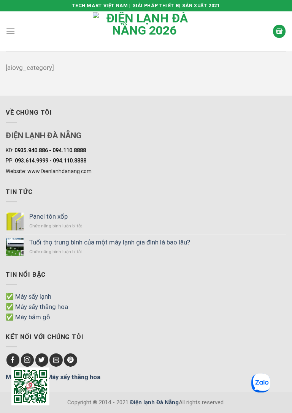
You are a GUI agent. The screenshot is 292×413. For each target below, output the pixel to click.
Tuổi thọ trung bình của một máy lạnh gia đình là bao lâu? (109, 242)
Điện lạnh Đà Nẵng (154, 402)
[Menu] (11, 31)
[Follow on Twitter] (42, 360)
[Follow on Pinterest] (70, 360)
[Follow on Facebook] (13, 360)
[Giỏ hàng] (279, 31)
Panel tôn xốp (48, 216)
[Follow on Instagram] (27, 360)
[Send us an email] (56, 360)
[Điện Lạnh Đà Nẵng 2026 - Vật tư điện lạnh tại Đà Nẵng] (144, 31)
